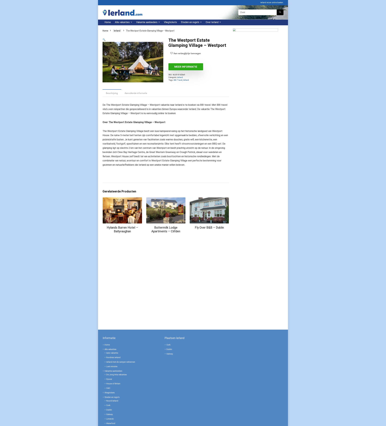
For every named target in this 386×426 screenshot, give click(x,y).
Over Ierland (212, 22)
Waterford (110, 423)
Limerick (110, 419)
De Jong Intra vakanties (116, 374)
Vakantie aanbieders (146, 22)
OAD (108, 388)
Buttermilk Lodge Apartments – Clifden (165, 229)
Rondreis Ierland (113, 357)
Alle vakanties (122, 22)
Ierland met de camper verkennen (120, 362)
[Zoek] (280, 12)
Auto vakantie (112, 353)
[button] (104, 39)
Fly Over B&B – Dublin (209, 227)
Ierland (117, 31)
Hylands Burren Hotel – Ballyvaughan (122, 229)
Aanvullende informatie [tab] (136, 93)
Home (107, 22)
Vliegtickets (170, 22)
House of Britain (113, 383)
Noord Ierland (112, 401)
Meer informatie (185, 66)
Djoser (109, 379)
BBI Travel (178, 80)
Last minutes (111, 366)
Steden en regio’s (190, 22)
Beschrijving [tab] (112, 93)
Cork (108, 405)
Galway (109, 414)
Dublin (109, 410)
